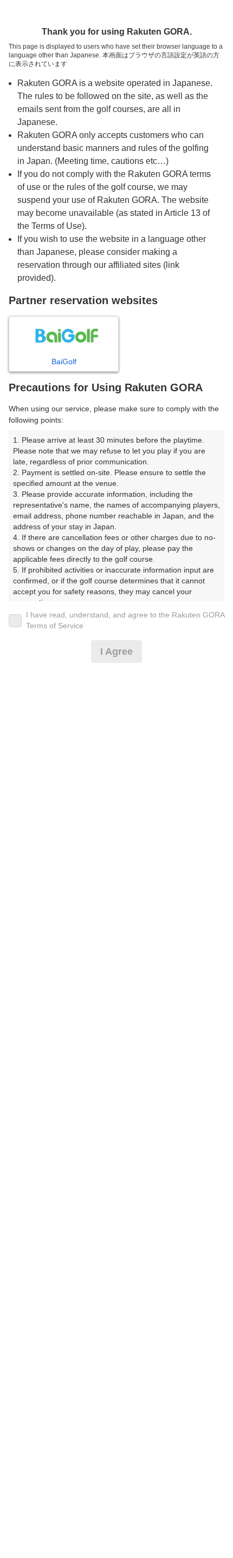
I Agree (116, 651)
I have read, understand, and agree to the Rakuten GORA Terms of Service (125, 620)
